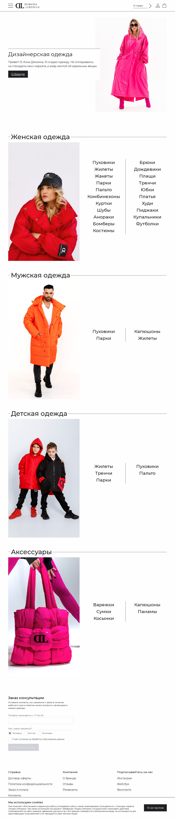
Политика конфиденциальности (30, 784)
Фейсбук (123, 784)
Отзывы (68, 784)
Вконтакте (124, 789)
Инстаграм (124, 778)
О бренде (69, 778)
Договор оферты (19, 778)
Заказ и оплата (18, 789)
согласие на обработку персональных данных (41, 739)
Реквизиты (70, 789)
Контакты (14, 795)
